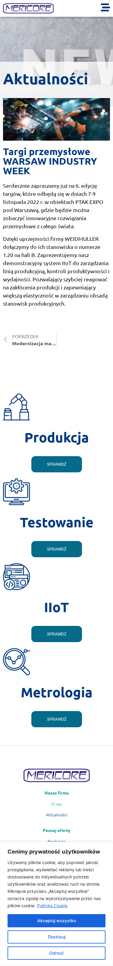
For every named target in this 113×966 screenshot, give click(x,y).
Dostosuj (56, 936)
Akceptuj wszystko (56, 920)
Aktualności (56, 815)
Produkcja (57, 841)
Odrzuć (56, 953)
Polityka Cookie (52, 905)
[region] (56, 904)
